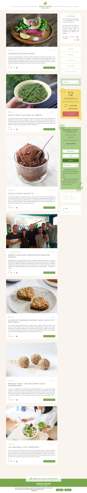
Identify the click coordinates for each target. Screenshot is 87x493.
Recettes (11, 50)
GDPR (64, 177)
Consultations (25, 6)
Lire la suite (49, 67)
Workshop (65, 6)
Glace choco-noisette (21, 194)
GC (45, 1)
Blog (18, 6)
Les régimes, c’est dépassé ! (24, 447)
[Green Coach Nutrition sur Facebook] (74, 40)
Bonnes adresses (70, 72)
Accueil (14, 6)
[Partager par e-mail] (16, 67)
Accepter (60, 489)
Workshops (70, 66)
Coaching (11, 252)
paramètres (34, 490)
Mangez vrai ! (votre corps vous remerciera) (26, 385)
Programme (33, 6)
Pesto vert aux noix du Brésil (25, 115)
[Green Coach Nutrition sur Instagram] (76, 40)
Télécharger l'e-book (70, 113)
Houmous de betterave (21, 54)
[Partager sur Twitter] (11, 67)
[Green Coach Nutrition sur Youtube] (78, 40)
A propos (66, 199)
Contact (76, 6)
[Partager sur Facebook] (8, 67)
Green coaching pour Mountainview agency (29, 256)
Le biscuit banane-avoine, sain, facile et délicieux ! (31, 321)
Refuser (68, 489)
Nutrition (11, 381)
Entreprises (57, 6)
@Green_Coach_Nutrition (45, 479)
